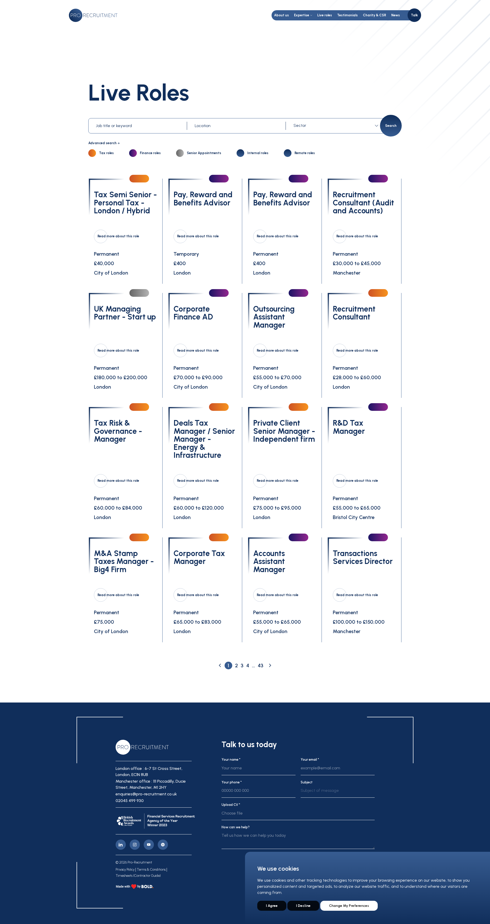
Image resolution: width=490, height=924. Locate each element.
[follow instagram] (135, 845)
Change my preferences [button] (349, 906)
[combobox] (336, 125)
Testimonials (347, 15)
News (395, 15)
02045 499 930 (130, 800)
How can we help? (236, 827)
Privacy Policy (125, 869)
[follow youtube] (149, 845)
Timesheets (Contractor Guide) (138, 876)
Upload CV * (231, 805)
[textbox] (334, 125)
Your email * (310, 759)
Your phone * (232, 782)
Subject (307, 782)
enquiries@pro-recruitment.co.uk (146, 794)
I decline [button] (303, 906)
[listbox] (338, 792)
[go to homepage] (93, 15)
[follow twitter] (163, 845)
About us (281, 15)
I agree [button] (272, 906)
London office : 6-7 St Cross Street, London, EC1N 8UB (149, 771)
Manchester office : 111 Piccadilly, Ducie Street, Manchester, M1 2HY (151, 784)
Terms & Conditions (151, 869)
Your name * (231, 759)
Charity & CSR (374, 15)
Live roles (324, 15)
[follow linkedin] (121, 845)
